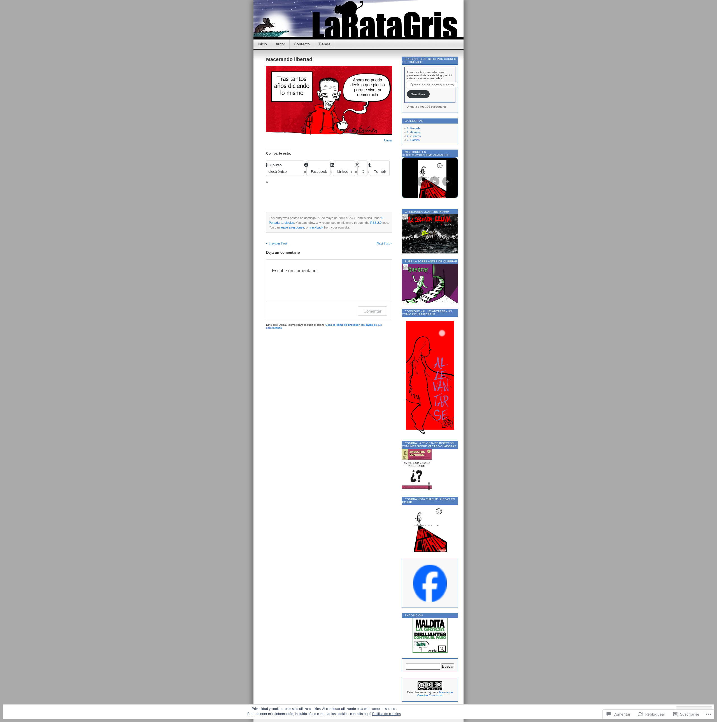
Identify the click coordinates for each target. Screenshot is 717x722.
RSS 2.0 (375, 222)
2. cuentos (414, 136)
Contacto (302, 44)
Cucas (388, 140)
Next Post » (384, 243)
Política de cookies (386, 714)
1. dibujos (287, 222)
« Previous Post (276, 243)
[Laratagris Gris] (430, 601)
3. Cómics (413, 139)
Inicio (262, 44)
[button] (421, 181)
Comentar (372, 311)
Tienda (324, 44)
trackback (316, 227)
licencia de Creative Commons (435, 694)
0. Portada (414, 128)
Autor (280, 44)
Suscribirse (418, 94)
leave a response (292, 227)
